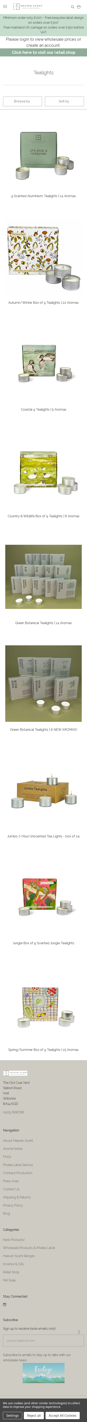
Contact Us (11, 1189)
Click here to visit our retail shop (43, 52)
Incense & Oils (13, 1264)
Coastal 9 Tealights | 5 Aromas (43, 409)
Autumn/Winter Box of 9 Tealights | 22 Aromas (43, 303)
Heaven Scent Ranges (19, 1256)
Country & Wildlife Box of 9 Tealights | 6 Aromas (44, 516)
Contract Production (17, 1173)
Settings (12, 1415)
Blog (6, 1213)
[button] (43, 1373)
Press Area (10, 1181)
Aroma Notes (13, 1149)
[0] (79, 6)
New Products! (13, 1240)
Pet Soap (9, 1280)
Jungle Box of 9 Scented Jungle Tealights (43, 943)
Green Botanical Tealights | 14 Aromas (43, 623)
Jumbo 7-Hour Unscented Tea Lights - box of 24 (43, 836)
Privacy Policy (13, 1205)
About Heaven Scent (18, 1141)
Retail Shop (11, 1272)
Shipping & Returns (17, 1197)
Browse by (22, 101)
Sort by (64, 101)
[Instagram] (4, 1305)
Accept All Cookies (62, 1415)
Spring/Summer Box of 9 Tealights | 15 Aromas (43, 1050)
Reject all (34, 1415)
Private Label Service (18, 1165)
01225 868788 (13, 1112)
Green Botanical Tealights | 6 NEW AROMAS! (43, 730)
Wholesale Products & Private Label (29, 1248)
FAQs (7, 1157)
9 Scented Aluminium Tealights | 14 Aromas (43, 196)
